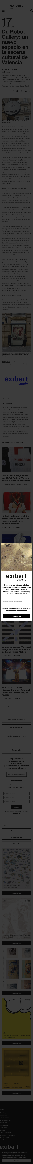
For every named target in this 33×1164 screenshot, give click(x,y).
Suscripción (16, 616)
